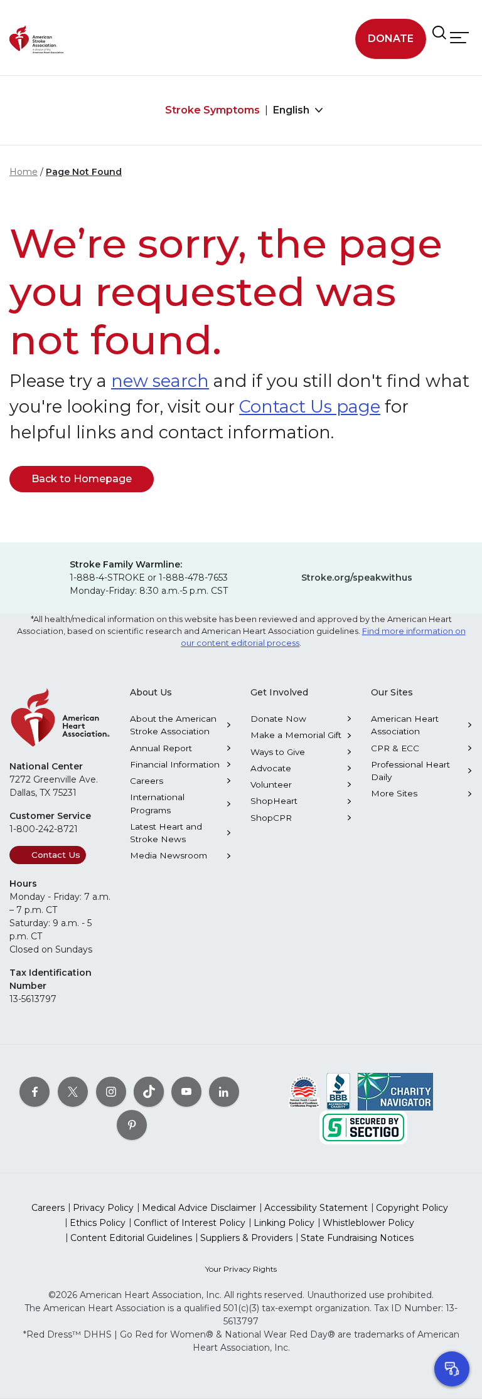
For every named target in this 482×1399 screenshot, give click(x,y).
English (292, 110)
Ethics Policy (98, 1222)
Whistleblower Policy (368, 1222)
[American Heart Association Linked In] (224, 1091)
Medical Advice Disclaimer (199, 1207)
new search (160, 381)
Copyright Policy (412, 1207)
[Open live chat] (451, 1368)
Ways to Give (277, 752)
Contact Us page (309, 406)
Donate (391, 39)
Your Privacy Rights (241, 1269)
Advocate (270, 768)
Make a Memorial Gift (295, 735)
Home (23, 171)
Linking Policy (284, 1222)
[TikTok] (148, 1091)
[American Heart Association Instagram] (111, 1091)
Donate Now (278, 719)
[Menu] (459, 37)
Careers (146, 781)
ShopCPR (271, 818)
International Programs (157, 803)
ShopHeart (273, 801)
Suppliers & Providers (246, 1237)
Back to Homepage (81, 479)
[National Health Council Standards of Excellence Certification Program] (304, 1090)
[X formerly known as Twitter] (73, 1091)
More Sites (394, 793)
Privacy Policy (103, 1207)
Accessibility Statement (316, 1207)
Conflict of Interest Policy (189, 1222)
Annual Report (161, 748)
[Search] (439, 32)
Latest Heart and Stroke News (166, 832)
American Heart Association (405, 725)
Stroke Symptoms (212, 110)
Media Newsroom (168, 855)
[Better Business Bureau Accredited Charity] (338, 1090)
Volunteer (271, 784)
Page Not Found (84, 171)
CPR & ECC (395, 748)
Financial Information (175, 764)
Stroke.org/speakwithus (356, 577)
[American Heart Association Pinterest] (131, 1124)
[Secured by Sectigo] (363, 1126)
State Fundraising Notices (357, 1237)
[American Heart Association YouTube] (186, 1091)
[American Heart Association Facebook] (34, 1091)
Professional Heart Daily (410, 770)
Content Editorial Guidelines (131, 1237)
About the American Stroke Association (173, 725)
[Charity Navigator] (395, 1090)
